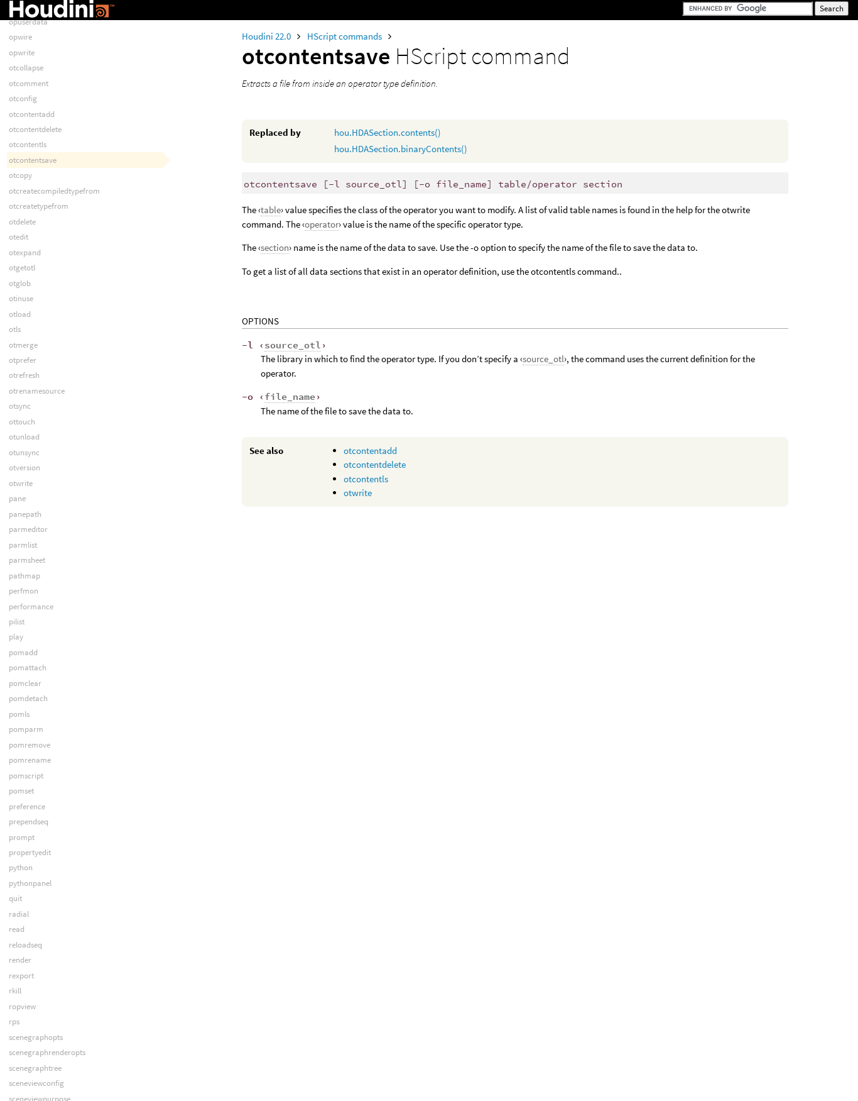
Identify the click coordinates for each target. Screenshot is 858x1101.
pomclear (25, 683)
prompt (22, 837)
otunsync (24, 452)
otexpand (25, 252)
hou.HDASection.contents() (387, 132)
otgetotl (22, 267)
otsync (20, 406)
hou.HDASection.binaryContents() (400, 149)
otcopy (20, 175)
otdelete (22, 221)
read (16, 929)
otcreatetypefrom (38, 206)
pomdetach (28, 698)
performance (31, 606)
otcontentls (366, 479)
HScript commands (345, 36)
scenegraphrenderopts (47, 1052)
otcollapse (26, 67)
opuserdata (28, 21)
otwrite (358, 493)
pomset (21, 790)
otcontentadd (370, 450)
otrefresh (24, 375)
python (21, 867)
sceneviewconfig (36, 1083)
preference (27, 806)
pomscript (26, 775)
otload (20, 314)
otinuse (21, 298)
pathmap (24, 575)
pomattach (27, 667)
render (20, 959)
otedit (18, 236)
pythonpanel (30, 883)
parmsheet (27, 560)
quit (15, 898)
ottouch (22, 421)
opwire (20, 36)
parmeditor (28, 529)
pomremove (29, 744)
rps (14, 1021)
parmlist (23, 544)
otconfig (23, 98)
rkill (15, 990)
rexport (21, 975)
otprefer (22, 360)
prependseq (28, 821)
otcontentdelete (375, 464)
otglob (20, 283)
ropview (22, 1006)
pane (17, 498)
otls (15, 329)
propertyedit (30, 852)
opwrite (22, 52)
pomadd (23, 652)
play (16, 636)
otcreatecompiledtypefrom (54, 190)
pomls (19, 714)
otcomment (28, 83)
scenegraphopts (36, 1037)
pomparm (26, 729)
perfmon (23, 590)
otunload (24, 436)
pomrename (30, 760)
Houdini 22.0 (267, 36)
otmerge (23, 345)
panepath (25, 514)
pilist (16, 621)
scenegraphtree (35, 1068)
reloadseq (25, 944)
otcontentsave (33, 160)
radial (19, 914)
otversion (24, 467)
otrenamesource (37, 390)
